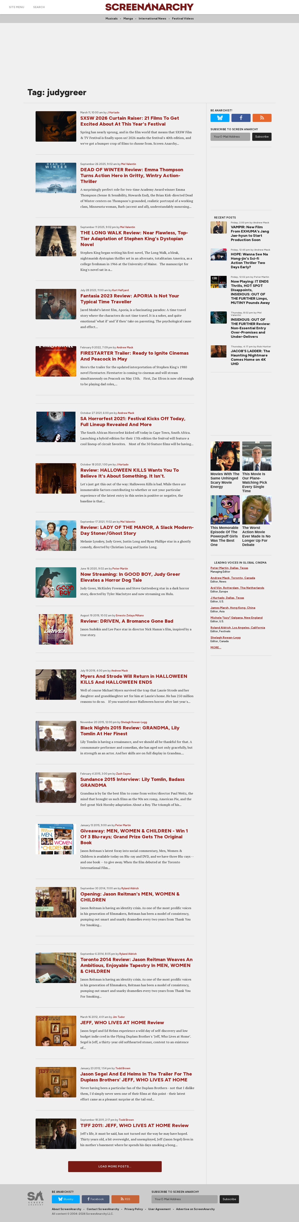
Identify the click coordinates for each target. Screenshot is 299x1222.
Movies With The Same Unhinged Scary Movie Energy (225, 480)
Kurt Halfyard (120, 290)
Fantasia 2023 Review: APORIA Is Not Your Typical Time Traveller (129, 299)
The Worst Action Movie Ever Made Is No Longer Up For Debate (256, 536)
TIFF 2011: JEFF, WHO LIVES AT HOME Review (134, 1125)
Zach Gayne (123, 773)
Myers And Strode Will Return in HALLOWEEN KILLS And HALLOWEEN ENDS (133, 679)
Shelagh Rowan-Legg (134, 722)
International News (152, 18)
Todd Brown (122, 1068)
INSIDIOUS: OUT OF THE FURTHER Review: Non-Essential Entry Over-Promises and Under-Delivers (250, 328)
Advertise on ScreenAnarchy (195, 1209)
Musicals (112, 18)
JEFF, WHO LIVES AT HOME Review (122, 1022)
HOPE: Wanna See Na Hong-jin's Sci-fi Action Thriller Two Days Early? (249, 260)
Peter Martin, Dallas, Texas (229, 568)
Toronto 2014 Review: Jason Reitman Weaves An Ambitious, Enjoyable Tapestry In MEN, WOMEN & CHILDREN (136, 965)
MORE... (216, 647)
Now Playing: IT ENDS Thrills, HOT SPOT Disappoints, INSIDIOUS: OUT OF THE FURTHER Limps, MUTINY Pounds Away (250, 292)
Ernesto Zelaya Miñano (130, 615)
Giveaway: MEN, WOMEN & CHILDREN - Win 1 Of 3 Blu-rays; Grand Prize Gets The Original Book (134, 836)
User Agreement (159, 1209)
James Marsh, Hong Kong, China (233, 607)
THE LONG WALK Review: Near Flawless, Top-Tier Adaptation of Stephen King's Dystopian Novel (134, 238)
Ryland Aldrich (130, 888)
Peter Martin (120, 568)
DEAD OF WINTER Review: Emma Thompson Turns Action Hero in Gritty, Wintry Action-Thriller (131, 175)
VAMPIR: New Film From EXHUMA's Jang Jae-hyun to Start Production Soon (250, 233)
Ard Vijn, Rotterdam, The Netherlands (237, 588)
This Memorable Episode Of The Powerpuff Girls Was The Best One (224, 536)
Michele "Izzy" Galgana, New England (237, 617)
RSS (127, 1199)
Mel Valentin (128, 164)
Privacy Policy (133, 1209)
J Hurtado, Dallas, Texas (227, 598)
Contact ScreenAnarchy (103, 1209)
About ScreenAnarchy (66, 1209)
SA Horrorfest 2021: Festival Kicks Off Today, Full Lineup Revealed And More (133, 421)
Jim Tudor (119, 1017)
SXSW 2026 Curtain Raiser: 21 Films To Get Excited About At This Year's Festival (129, 121)
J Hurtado (113, 112)
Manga (128, 18)
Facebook (97, 1199)
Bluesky (68, 1199)
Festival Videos (183, 18)
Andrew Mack (125, 347)
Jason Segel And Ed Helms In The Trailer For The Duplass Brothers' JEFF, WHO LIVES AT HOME (136, 1077)
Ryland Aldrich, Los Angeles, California (238, 627)
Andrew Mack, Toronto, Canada (233, 578)
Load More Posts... (114, 1166)
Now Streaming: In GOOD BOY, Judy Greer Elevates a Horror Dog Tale (130, 577)
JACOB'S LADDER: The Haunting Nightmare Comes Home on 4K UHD (250, 357)
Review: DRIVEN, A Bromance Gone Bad (126, 621)
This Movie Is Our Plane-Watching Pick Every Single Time (254, 482)
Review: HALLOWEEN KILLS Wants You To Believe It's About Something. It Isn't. (129, 473)
